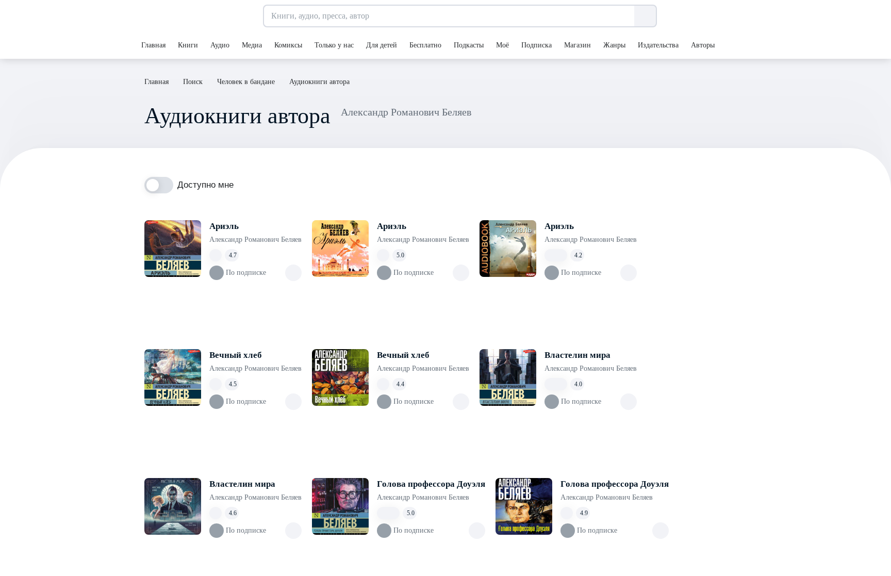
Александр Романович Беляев (255, 239)
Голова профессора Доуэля (431, 484)
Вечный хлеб (235, 355)
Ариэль (224, 226)
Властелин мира (577, 355)
